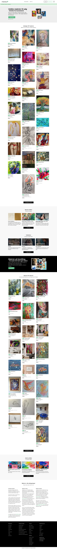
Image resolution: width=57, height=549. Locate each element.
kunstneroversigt (24, 498)
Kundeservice (41, 529)
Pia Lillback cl (41, 66)
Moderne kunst (21, 526)
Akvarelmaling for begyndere (27, 469)
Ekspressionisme (31, 542)
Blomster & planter (31, 526)
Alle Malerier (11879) (28, 202)
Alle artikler (28, 227)
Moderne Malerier (38, 496)
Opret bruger (10, 535)
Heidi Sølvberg (13, 371)
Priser (9, 530)
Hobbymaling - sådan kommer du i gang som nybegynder (41, 470)
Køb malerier (10, 525)
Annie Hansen (26, 97)
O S (38, 443)
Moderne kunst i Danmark (41, 504)
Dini (11, 425)
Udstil (31, 1)
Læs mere (11, 268)
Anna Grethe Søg (12, 43)
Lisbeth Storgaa (26, 121)
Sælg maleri (9, 526)
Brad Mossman (26, 194)
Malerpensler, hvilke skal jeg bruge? (23, 534)
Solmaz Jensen (27, 297)
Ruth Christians (12, 115)
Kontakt (40, 530)
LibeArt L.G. (26, 46)
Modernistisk (30, 538)
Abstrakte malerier (21, 525)
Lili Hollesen (40, 47)
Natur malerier (31, 525)
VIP (8, 43)
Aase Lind (11, 174)
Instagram (41, 534)
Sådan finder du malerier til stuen (27, 221)
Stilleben (30, 529)
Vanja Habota (26, 82)
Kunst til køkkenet (11, 221)
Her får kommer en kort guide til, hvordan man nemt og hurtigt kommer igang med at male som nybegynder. (42, 472)
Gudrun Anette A (41, 112)
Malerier (26, 1)
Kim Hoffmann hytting (14, 311)
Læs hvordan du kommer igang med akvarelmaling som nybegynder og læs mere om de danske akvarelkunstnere (28, 471)
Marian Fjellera (41, 90)
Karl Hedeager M (41, 146)
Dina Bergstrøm (12, 96)
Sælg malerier (50, 1)
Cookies (40, 526)
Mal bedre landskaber (21, 530)
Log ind (45, 1)
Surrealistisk (30, 539)
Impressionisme (31, 543)
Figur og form (31, 530)
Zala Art (26, 393)
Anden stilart (30, 544)
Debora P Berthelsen (41, 359)
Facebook (41, 535)
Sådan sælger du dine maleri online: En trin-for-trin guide (42, 222)
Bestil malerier (10, 529)
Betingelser (40, 525)
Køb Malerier (12, 17)
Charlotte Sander (13, 354)
